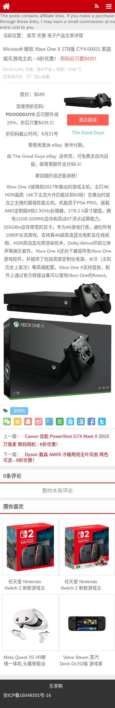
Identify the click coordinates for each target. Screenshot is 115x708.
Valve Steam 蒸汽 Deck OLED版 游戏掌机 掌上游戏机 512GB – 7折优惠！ (81, 661)
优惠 (41, 35)
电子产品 (56, 35)
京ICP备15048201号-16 (27, 695)
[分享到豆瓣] (60, 421)
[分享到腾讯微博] (49, 421)
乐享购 (56, 686)
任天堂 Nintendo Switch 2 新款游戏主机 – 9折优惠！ (24, 585)
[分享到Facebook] (91, 421)
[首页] (6, 6)
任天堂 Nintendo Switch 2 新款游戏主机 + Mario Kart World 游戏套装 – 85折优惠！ (81, 585)
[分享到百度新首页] (70, 421)
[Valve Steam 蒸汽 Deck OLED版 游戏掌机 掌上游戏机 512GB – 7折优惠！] (87, 622)
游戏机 (19, 411)
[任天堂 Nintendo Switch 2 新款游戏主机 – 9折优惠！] (30, 547)
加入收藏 (41, 77)
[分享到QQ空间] (17, 421)
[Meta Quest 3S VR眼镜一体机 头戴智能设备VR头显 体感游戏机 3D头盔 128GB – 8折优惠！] (30, 622)
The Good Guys (88, 132)
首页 (31, 35)
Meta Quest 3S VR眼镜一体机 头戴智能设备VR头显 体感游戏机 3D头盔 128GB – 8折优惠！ (24, 661)
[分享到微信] (7, 421)
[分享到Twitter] (102, 421)
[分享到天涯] (81, 421)
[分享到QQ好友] (28, 421)
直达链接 (88, 119)
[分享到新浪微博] (38, 421)
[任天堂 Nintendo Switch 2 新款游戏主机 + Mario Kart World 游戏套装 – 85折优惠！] (87, 547)
